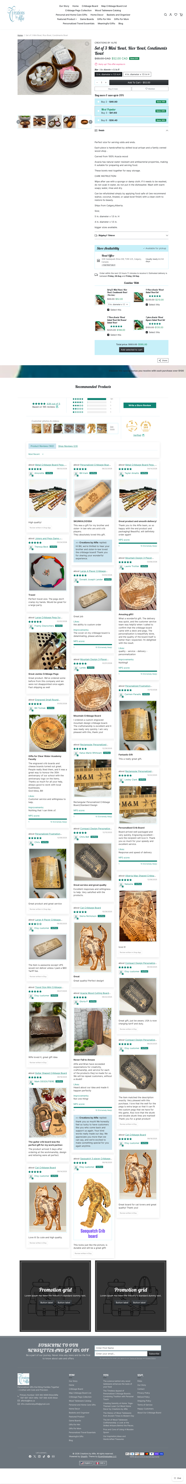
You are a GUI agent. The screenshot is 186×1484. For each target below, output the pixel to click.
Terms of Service (136, 1358)
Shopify (84, 1456)
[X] (34, 1456)
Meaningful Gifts (106, 23)
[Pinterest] (48, 1456)
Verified (137, 435)
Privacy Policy (151, 1358)
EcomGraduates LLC (107, 1456)
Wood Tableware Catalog (108, 10)
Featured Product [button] (66, 19)
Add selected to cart (131, 349)
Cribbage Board (90, 6)
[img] (46, 403)
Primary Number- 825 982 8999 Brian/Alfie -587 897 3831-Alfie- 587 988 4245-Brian (39, 1396)
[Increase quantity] (105, 82)
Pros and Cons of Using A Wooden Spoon (118, 1430)
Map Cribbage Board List (114, 6)
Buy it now (113, 89)
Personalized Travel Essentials (78, 23)
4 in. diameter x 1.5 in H (137, 74)
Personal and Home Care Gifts (71, 14)
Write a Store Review (140, 405)
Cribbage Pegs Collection (78, 10)
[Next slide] (90, 122)
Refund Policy (143, 1397)
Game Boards (87, 19)
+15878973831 (108, 265)
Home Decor (97, 14)
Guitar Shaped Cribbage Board (51, 1073)
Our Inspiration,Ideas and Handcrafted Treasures (114, 1437)
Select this (115, 309)
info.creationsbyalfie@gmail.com (35, 1404)
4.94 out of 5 (53, 403)
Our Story (64, 6)
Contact (140, 1389)
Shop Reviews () (68, 446)
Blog (120, 23)
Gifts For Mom (121, 19)
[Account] (170, 15)
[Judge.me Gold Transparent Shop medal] (131, 426)
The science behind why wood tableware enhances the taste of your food (117, 1384)
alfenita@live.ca (28, 1400)
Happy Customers (145, 1409)
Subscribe (154, 1353)
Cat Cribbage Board (90, 907)
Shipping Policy (144, 1401)
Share (164, 360)
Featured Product (76, 1416)
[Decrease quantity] (97, 82)
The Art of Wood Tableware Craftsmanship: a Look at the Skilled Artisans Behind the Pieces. (118, 1423)
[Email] (53, 1456)
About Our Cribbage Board (149, 1412)
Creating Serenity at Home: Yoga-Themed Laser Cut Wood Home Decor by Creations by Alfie (118, 1406)
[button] (165, 15)
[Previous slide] (18, 122)
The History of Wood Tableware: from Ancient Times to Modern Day (118, 1414)
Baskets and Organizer (118, 14)
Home (75, 6)
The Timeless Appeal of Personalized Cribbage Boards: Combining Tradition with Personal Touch (118, 1395)
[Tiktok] (44, 1456)
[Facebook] (30, 1456)
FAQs (139, 1381)
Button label (46, 1302)
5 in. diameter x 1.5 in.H (108, 74)
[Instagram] (39, 1456)
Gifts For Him (104, 19)
